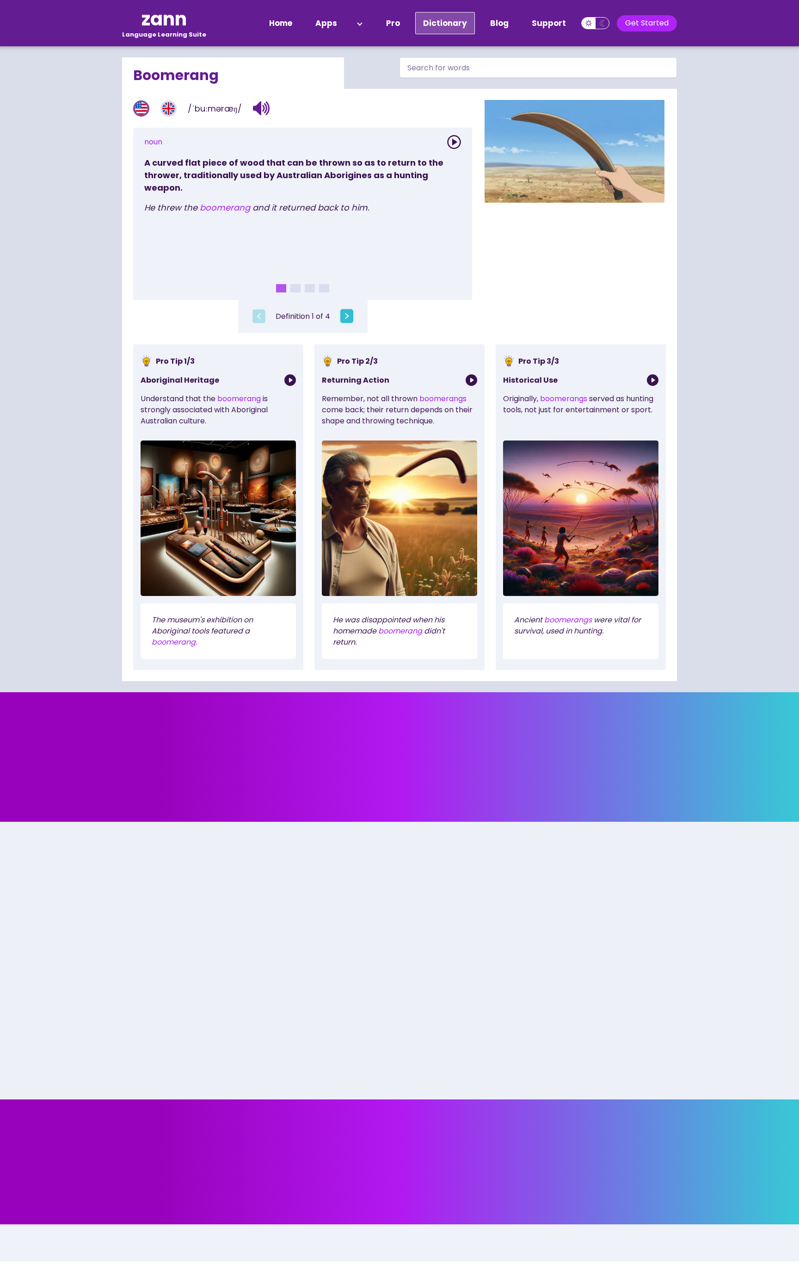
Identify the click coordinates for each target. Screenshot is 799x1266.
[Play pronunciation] (454, 142)
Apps (326, 23)
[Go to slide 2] (295, 288)
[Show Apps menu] (360, 23)
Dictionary (445, 23)
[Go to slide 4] (324, 288)
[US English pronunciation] (141, 108)
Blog (499, 23)
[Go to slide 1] (281, 288)
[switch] (595, 23)
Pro (393, 23)
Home (280, 23)
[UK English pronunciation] (168, 108)
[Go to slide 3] (310, 288)
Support (549, 23)
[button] (261, 108)
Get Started (647, 23)
